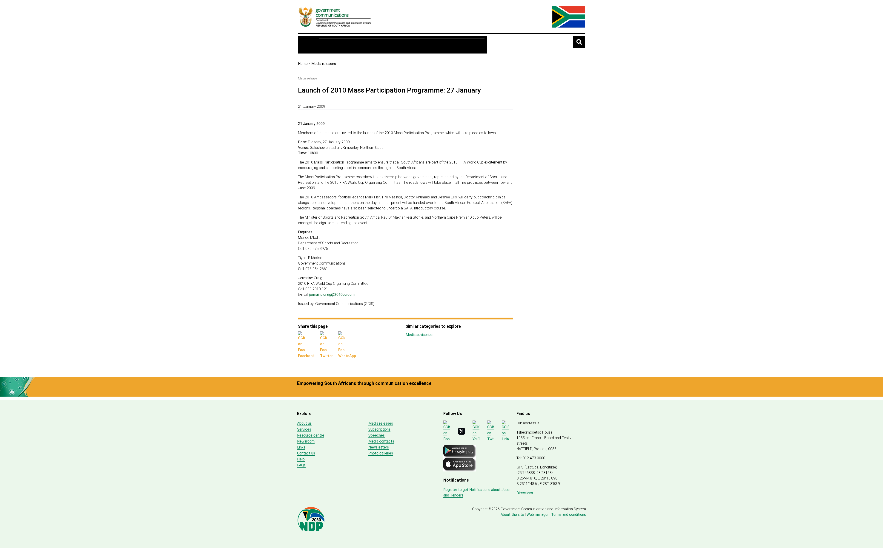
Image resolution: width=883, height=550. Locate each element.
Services (421, 44)
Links (301, 447)
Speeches (376, 435)
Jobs (441, 44)
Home (310, 44)
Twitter (326, 356)
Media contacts (381, 441)
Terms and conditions (568, 514)
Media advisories (419, 335)
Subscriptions (379, 429)
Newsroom (395, 44)
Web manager (538, 514)
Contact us (306, 453)
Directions (524, 493)
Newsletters (378, 447)
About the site (512, 514)
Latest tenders (467, 44)
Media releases (323, 64)
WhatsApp (347, 356)
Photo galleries (380, 453)
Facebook (306, 356)
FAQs (301, 465)
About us (331, 44)
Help (301, 459)
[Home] (335, 17)
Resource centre (362, 44)
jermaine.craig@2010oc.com (332, 294)
